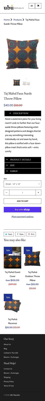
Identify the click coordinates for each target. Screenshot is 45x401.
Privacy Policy (9, 381)
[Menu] (32, 6)
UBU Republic (15, 395)
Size (5, 179)
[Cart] (38, 6)
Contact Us (8, 369)
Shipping (7, 377)
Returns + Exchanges (11, 357)
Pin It (32, 234)
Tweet (10, 234)
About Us (7, 344)
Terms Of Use (9, 386)
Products (18, 19)
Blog (5, 348)
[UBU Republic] (14, 7)
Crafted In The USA (11, 353)
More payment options (22, 216)
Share (22, 234)
